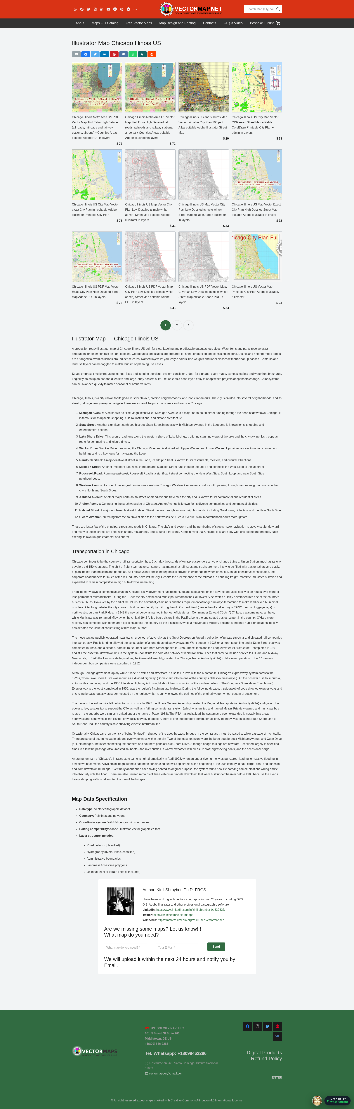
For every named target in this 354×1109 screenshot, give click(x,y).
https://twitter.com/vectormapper (173, 914)
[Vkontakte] (277, 1036)
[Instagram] (95, 9)
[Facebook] (82, 9)
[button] (337, 1100)
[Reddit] (115, 9)
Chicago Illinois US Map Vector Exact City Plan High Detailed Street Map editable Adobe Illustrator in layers (256, 209)
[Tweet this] (95, 54)
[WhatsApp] (75, 9)
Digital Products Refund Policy (264, 1056)
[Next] (188, 325)
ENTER (277, 1077)
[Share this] (85, 54)
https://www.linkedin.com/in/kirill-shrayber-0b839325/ (190, 909)
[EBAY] (135, 9)
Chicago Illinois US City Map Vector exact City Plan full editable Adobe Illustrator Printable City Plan (95, 209)
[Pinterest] (121, 9)
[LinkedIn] (101, 9)
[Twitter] (88, 9)
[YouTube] (108, 9)
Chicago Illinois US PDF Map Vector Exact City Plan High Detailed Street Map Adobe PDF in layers (95, 292)
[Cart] (278, 23)
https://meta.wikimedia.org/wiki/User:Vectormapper (191, 920)
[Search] (278, 9)
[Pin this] (114, 54)
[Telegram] (128, 9)
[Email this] (76, 54)
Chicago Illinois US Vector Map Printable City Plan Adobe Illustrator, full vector (255, 292)
